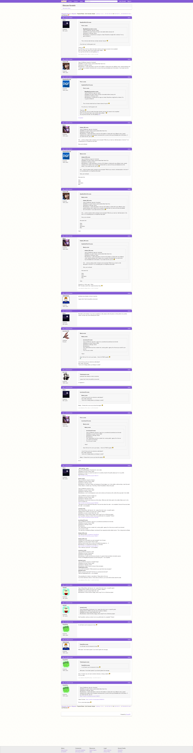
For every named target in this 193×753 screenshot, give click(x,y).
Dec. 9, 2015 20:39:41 (67, 311)
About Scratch (64, 750)
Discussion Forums (66, 13)
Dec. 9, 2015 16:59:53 (67, 17)
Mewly (64, 125)
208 (124, 13)
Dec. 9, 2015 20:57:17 (67, 465)
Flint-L (64, 20)
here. (98, 52)
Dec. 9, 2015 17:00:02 (67, 59)
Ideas (81, 1)
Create (70, 1)
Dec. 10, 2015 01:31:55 (68, 622)
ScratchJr (120, 751)
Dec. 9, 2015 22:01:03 (67, 602)
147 (111, 13)
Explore (76, 1)
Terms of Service (107, 750)
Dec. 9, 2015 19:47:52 (67, 236)
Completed (80, 117)
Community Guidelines (80, 750)
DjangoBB (128, 714)
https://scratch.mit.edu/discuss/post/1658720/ (88, 503)
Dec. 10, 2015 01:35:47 (68, 657)
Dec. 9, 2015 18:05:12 (67, 77)
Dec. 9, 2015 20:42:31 (67, 369)
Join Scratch (122, 1)
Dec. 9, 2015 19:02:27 (67, 149)
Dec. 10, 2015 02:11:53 (68, 682)
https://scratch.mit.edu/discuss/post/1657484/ (88, 517)
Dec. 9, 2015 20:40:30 (67, 328)
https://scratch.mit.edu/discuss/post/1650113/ (88, 546)
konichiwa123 (66, 331)
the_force (65, 372)
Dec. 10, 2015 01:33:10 (68, 639)
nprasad (64, 587)
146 (109, 13)
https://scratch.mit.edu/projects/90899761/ (95, 699)
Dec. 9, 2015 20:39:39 (67, 293)
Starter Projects (93, 750)
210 (127, 13)
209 (126, 13)
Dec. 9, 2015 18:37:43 (67, 122)
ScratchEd (120, 750)
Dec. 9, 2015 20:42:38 (67, 387)
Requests (74, 13)
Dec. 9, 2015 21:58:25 (67, 585)
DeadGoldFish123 (67, 79)
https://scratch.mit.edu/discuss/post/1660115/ (88, 475)
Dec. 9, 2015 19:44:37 (67, 189)
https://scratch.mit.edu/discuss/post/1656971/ (88, 536)
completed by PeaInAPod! (93, 534)
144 (105, 13)
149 (115, 13)
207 (122, 13)
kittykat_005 (65, 61)
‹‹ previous (97, 13)
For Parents (63, 751)
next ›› (130, 13)
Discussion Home (66, 8)
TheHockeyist (66, 295)
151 (119, 13)
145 (107, 13)
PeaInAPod (65, 624)
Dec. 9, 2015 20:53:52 (67, 413)
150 (117, 13)
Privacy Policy (107, 751)
